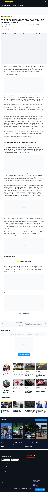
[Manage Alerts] (25, 316)
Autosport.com (29, 463)
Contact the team (5, 478)
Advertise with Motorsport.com (7, 476)
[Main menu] (2, 2)
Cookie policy (24, 488)
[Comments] (45, 29)
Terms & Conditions (17, 488)
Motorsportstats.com (30, 465)
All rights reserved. (30, 489)
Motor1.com (28, 459)
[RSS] (17, 467)
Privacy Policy (30, 488)
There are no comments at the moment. (24, 334)
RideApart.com (29, 467)
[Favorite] (42, 29)
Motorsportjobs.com (30, 461)
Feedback (3, 474)
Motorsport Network (21, 489)
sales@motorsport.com (6, 480)
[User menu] (45, 2)
